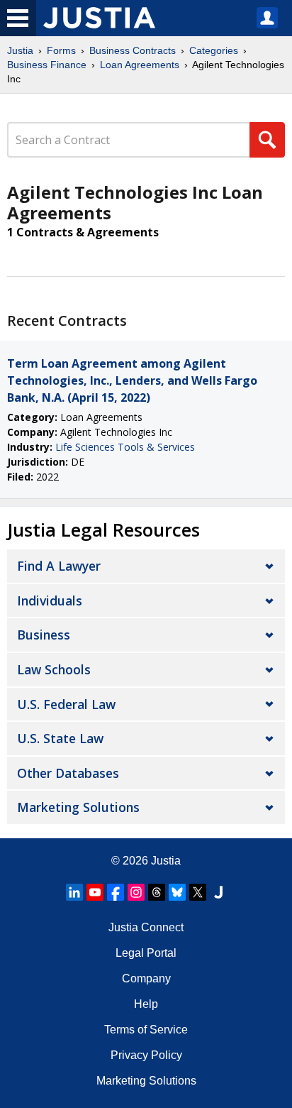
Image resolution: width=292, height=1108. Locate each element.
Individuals (49, 600)
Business (43, 634)
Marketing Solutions (78, 807)
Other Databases (68, 772)
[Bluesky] (177, 892)
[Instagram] (136, 892)
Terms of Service (146, 1030)
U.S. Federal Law (66, 704)
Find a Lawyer (59, 565)
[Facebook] (115, 892)
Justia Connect (146, 927)
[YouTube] (94, 892)
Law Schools (54, 669)
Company (146, 978)
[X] (197, 892)
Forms (61, 50)
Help (146, 1004)
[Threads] (156, 892)
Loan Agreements (139, 64)
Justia (20, 50)
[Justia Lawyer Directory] (218, 892)
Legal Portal (146, 953)
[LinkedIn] (74, 892)
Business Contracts (132, 50)
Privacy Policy (146, 1055)
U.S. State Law (60, 738)
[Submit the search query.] (267, 140)
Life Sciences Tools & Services (125, 447)
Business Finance (46, 64)
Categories (213, 50)
